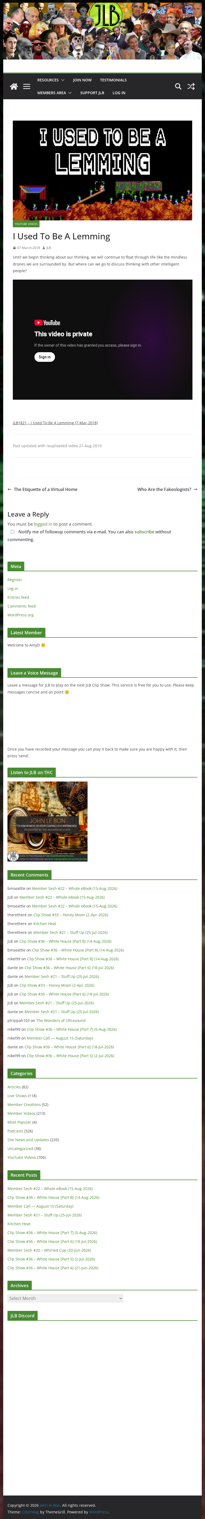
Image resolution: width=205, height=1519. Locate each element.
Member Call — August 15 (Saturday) (60, 1038)
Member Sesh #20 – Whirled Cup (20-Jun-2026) (49, 1250)
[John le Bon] (102, 6)
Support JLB (92, 92)
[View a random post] (191, 86)
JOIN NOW (82, 79)
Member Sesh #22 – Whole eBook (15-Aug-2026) (74, 888)
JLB (48, 247)
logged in (43, 524)
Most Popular (19, 1122)
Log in (12, 588)
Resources (48, 79)
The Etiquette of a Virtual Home (45, 489)
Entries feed (18, 597)
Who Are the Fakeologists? (164, 489)
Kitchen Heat (44, 923)
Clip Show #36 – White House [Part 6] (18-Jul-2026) (69, 967)
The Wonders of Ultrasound (61, 1020)
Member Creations (24, 1104)
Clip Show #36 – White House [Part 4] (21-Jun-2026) (52, 1267)
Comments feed (21, 606)
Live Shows (17, 1095)
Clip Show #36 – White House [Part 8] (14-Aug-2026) (65, 941)
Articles (14, 1086)
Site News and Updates (28, 1139)
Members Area (51, 92)
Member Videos (21, 1113)
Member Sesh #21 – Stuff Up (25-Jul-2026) (70, 932)
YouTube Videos (26, 224)
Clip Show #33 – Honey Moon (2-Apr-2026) (70, 914)
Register (14, 579)
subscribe (144, 532)
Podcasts (15, 1130)
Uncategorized (20, 1148)
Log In (119, 92)
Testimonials (113, 79)
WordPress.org (20, 614)
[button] (62, 80)
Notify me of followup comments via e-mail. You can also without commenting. (89, 535)
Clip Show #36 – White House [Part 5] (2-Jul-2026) (70, 1055)
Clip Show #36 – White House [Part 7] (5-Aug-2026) (72, 1029)
